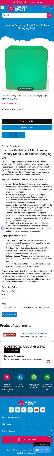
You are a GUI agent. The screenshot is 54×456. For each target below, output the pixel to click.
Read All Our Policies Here (27, 453)
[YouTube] (36, 409)
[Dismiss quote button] (50, 437)
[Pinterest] (42, 409)
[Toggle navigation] (3, 7)
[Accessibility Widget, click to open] (2, 228)
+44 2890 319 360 (20, 386)
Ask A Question (9, 314)
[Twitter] (17, 409)
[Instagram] (23, 409)
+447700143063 (33, 388)
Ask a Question (12, 350)
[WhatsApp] (30, 409)
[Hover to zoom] (25, 68)
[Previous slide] (2, 66)
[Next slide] (48, 66)
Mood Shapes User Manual (34, 333)
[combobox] (24, 15)
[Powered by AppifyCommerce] (48, 361)
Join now (38, 2)
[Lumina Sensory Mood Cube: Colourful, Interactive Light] (18, 8)
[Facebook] (11, 409)
